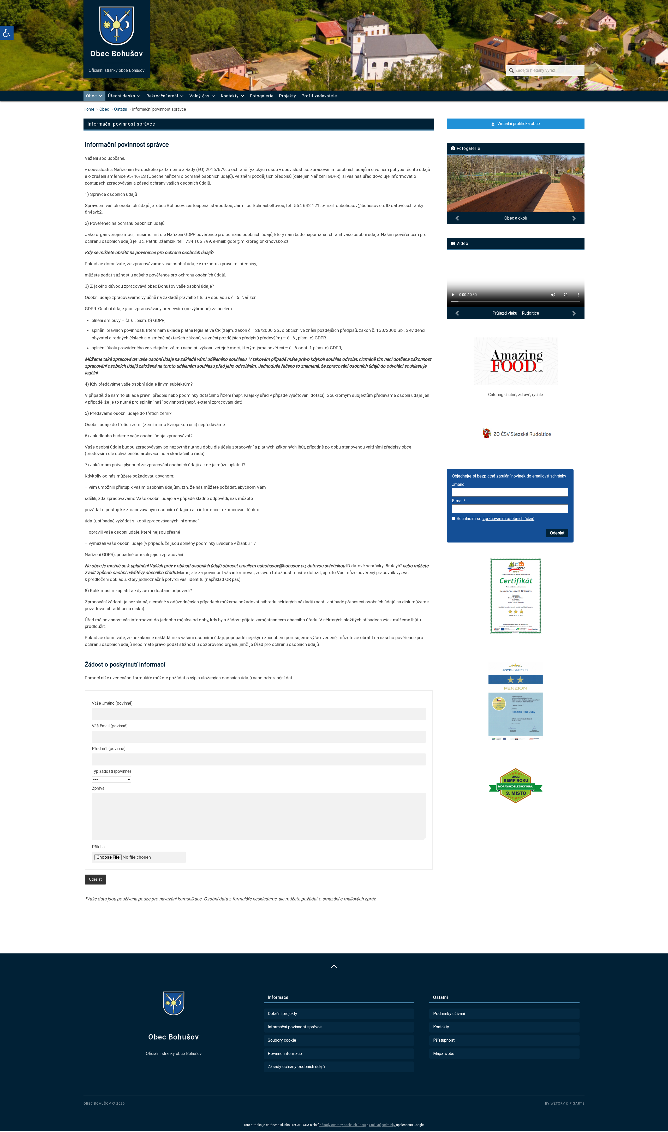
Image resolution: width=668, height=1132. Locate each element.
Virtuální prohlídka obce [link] (518, 123)
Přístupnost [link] (444, 1040)
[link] (7, 33)
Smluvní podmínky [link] (382, 1125)
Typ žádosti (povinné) (111, 771)
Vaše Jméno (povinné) (112, 703)
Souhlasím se (495, 519)
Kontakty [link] (230, 95)
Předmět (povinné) (109, 749)
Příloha (98, 847)
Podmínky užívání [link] (449, 1013)
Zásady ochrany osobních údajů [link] (296, 1066)
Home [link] (89, 109)
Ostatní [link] (120, 109)
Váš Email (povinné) (110, 726)
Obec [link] (91, 95)
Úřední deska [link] (121, 95)
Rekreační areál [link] (162, 95)
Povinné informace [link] (285, 1053)
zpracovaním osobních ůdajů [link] (508, 518)
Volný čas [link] (199, 95)
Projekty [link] (287, 95)
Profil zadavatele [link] (319, 95)
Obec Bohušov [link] (97, 1103)
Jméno (458, 484)
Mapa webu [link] (443, 1053)
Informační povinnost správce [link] (295, 1026)
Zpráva (98, 788)
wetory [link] (558, 1103)
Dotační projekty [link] (282, 1013)
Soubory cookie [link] (282, 1040)
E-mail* (458, 501)
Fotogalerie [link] (262, 95)
